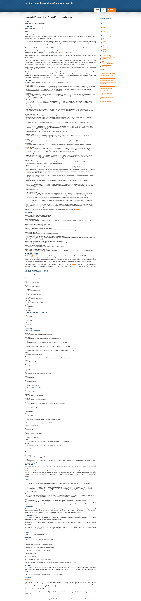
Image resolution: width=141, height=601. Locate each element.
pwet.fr (39, 3)
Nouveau (104, 66)
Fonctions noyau (106, 65)
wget (30, 148)
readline (74, 264)
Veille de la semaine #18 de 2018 (107, 75)
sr (103, 24)
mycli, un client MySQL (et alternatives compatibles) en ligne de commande (108, 82)
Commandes (60, 3)
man (45, 3)
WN (104, 27)
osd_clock (105, 47)
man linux (111, 9)
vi (31, 256)
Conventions (105, 62)
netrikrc (62, 52)
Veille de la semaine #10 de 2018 (107, 78)
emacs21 (105, 33)
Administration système (108, 63)
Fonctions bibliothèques (108, 57)
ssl (103, 42)
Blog (97, 9)
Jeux (103, 61)
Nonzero (93, 599)
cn (103, 35)
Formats (104, 59)
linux (50, 3)
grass (104, 41)
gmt (104, 39)
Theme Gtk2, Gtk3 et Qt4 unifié (107, 90)
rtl (103, 23)
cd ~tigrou (30, 3)
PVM (104, 51)
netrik (70, 3)
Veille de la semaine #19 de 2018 (107, 73)
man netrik (29, 17)
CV (103, 9)
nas (104, 50)
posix (104, 49)
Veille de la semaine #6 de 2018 (107, 86)
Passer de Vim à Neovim (106, 88)
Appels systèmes (106, 55)
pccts (104, 53)
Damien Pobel (70, 599)
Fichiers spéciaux (106, 58)
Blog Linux (102, 69)
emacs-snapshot (107, 37)
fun (104, 31)
